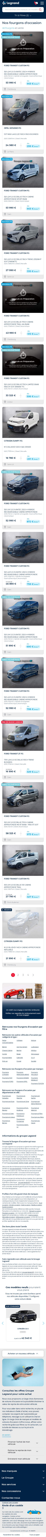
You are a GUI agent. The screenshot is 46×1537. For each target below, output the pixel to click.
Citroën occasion (14, 1205)
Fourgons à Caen (8, 1113)
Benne (4, 1047)
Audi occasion (33, 1215)
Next (43, 1323)
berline (21, 1163)
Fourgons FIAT (7, 1078)
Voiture (33, 1040)
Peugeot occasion (8, 1213)
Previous (3, 1323)
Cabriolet (20, 1057)
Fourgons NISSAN (23, 1078)
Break (19, 1054)
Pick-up (4, 1061)
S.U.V (33, 1057)
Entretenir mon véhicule (19, 1459)
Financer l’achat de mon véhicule (19, 1443)
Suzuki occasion (7, 1207)
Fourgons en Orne (23, 1101)
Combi (4, 1054)
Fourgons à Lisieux (8, 1117)
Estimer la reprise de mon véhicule (19, 1451)
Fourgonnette (7, 1057)
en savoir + (6, 1435)
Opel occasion (25, 1205)
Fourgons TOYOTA (37, 1083)
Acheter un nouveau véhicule (21, 1354)
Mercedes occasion (8, 1217)
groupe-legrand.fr (16, 1168)
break (26, 1163)
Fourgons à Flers (36, 1113)
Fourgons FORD (7, 1081)
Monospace (35, 1054)
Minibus (33, 1050)
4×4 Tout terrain (13, 1163)
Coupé (19, 1061)
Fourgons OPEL (22, 1081)
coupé (37, 1163)
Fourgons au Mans (37, 1117)
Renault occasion (35, 1211)
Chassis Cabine (7, 1050)
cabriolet (32, 1163)
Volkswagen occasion (23, 1217)
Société (33, 1061)
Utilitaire (19, 1040)
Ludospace (35, 1047)
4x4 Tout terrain (22, 1047)
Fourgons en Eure (8, 1101)
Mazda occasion (36, 1205)
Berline (19, 1050)
